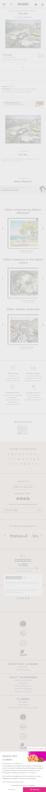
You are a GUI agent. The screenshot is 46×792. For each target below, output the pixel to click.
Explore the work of (12, 189)
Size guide (23, 683)
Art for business (23, 669)
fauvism (15, 161)
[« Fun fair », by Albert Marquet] (22, 429)
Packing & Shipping (23, 688)
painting (17, 159)
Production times (23, 685)
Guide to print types (23, 680)
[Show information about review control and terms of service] (37, 568)
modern (29, 159)
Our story (23, 667)
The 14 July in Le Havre (26, 348)
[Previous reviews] (2, 584)
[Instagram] (21, 499)
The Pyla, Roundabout (26, 251)
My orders (23, 702)
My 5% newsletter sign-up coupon (23, 707)
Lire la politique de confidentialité (12, 782)
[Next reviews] (44, 584)
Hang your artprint (23, 691)
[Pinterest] (24, 499)
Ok (39, 510)
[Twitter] (28, 499)
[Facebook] (18, 499)
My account (23, 704)
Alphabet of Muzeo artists (23, 449)
